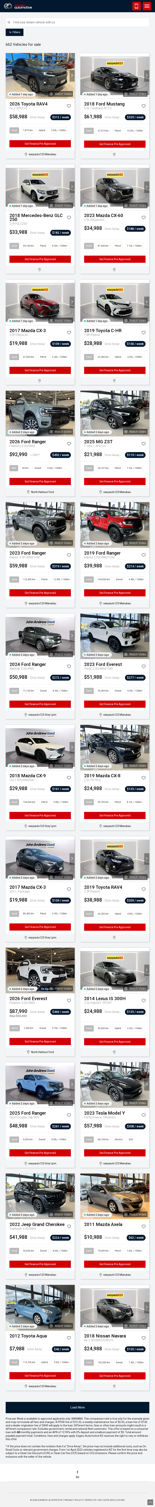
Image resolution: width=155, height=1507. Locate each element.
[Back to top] (150, 1502)
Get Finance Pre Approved (40, 143)
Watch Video (63, 94)
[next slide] (72, 76)
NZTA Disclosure (114, 1500)
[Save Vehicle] (69, 106)
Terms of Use (93, 1500)
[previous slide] (8, 76)
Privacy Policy (73, 1500)
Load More (77, 1407)
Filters (16, 32)
